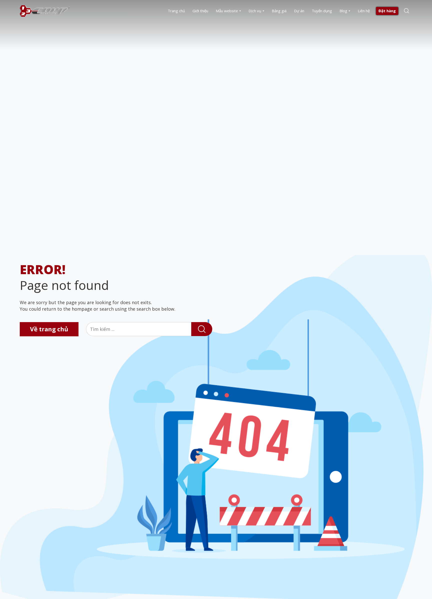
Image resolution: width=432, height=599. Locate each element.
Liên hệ (364, 10)
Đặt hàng (387, 10)
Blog (343, 10)
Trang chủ (176, 10)
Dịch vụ (254, 10)
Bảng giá (279, 10)
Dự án (299, 10)
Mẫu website (227, 10)
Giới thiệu (200, 10)
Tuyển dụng (322, 10)
